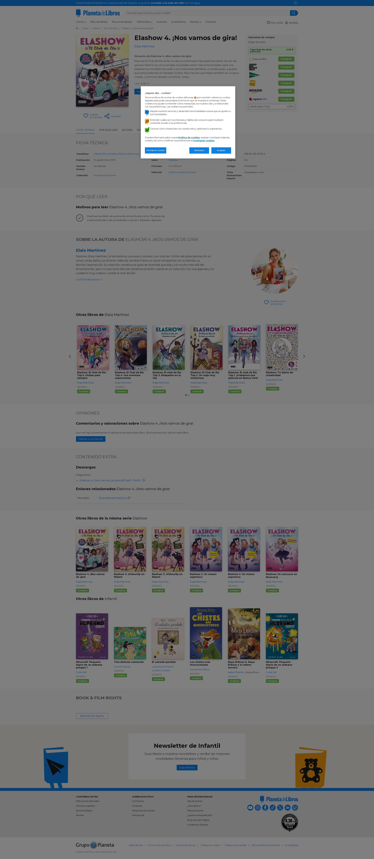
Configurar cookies (156, 150)
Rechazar (199, 150)
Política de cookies (189, 137)
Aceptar (221, 150)
